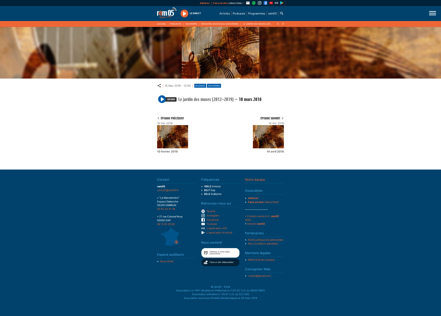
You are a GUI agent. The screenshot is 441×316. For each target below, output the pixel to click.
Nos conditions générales (263, 243)
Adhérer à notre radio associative (220, 253)
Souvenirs (191, 24)
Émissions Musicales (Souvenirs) (220, 24)
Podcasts (175, 24)
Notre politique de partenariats (265, 239)
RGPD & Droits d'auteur (261, 259)
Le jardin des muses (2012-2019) (260, 24)
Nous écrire (166, 261)
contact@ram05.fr (167, 190)
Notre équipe (255, 180)
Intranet (256, 223)
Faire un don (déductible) (221, 262)
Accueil (161, 24)
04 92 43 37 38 (166, 209)
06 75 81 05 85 (166, 224)
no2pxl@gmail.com (259, 275)
